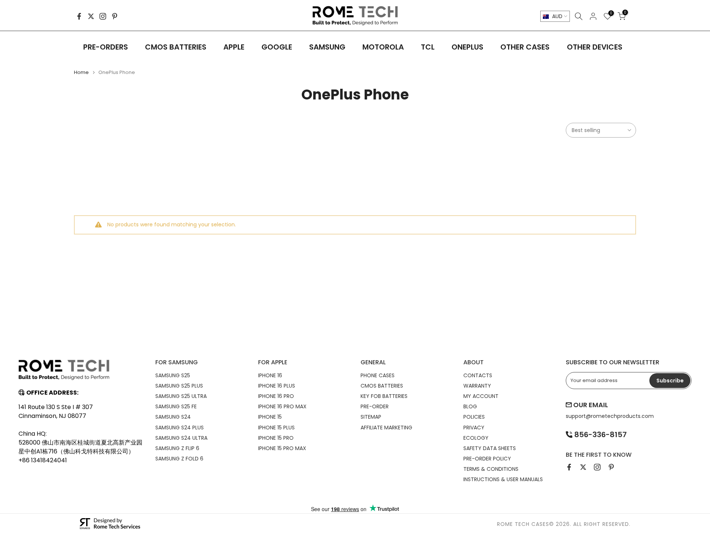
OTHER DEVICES (594, 47)
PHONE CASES (378, 375)
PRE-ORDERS (105, 47)
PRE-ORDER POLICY (487, 458)
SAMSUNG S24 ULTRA (181, 438)
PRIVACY (473, 427)
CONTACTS (477, 375)
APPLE (233, 47)
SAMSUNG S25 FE (176, 406)
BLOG (470, 406)
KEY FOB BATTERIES (384, 396)
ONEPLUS (467, 47)
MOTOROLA (383, 47)
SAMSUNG (327, 47)
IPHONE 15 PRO (276, 438)
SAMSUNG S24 (173, 417)
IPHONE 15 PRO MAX (282, 448)
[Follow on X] (91, 16)
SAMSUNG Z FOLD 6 (179, 458)
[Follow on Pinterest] (114, 16)
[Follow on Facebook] (79, 16)
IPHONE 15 (270, 417)
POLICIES (474, 417)
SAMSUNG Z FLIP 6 (177, 448)
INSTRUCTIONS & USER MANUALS (503, 479)
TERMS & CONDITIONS (490, 469)
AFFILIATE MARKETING (386, 427)
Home (81, 72)
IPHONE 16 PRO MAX (282, 406)
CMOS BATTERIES (175, 47)
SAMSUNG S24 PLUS (179, 427)
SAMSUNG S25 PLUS (179, 385)
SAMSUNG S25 (172, 375)
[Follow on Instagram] (102, 16)
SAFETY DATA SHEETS (489, 448)
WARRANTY (477, 385)
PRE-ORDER (375, 406)
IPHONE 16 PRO (276, 396)
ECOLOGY (475, 438)
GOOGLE (276, 47)
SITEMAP (371, 417)
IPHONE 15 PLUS (276, 427)
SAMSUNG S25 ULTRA (181, 396)
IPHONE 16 (270, 375)
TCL (428, 47)
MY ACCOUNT (480, 396)
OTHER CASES (525, 47)
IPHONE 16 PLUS (276, 385)
